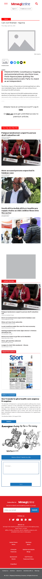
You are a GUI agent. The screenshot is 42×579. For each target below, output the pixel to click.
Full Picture (28, 556)
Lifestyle (13, 549)
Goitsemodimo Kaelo (6, 323)
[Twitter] (14, 519)
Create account (25, 8)
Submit (34, 510)
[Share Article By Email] (21, 62)
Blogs (28, 551)
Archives (12, 570)
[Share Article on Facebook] (11, 62)
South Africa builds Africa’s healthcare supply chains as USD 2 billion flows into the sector (20, 211)
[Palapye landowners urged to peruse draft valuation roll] (21, 153)
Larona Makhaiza (5, 319)
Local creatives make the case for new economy (18, 326)
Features (13, 551)
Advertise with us (28, 570)
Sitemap (37, 570)
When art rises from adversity (11, 322)
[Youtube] (18, 519)
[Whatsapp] (26, 519)
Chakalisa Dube (5, 65)
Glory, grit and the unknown (11, 340)
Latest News (13, 542)
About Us (19, 570)
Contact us (5, 570)
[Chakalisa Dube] (5, 61)
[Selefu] (21, 438)
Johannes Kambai (5, 137)
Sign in (14, 8)
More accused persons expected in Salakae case (18, 317)
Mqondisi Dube (5, 346)
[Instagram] (22, 519)
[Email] (30, 519)
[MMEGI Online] (21, 4)
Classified (13, 564)
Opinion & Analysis (28, 549)
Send (21, 484)
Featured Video (28, 559)
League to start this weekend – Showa (14, 345)
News (6, 19)
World (13, 559)
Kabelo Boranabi (5, 338)
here (21, 109)
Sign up (9, 114)
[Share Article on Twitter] (14, 62)
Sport (28, 544)
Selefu (8, 421)
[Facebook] (10, 519)
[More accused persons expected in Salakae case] (21, 190)
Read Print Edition (8, 351)
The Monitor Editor (6, 416)
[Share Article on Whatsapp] (18, 62)
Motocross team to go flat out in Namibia (16, 336)
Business (28, 542)
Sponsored (13, 556)
